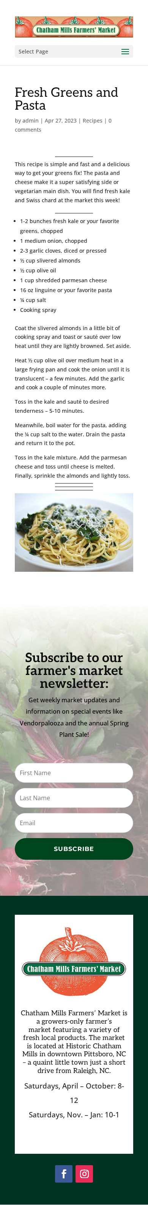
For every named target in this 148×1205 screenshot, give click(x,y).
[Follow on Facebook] (63, 1174)
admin (30, 120)
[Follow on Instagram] (84, 1174)
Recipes (92, 120)
